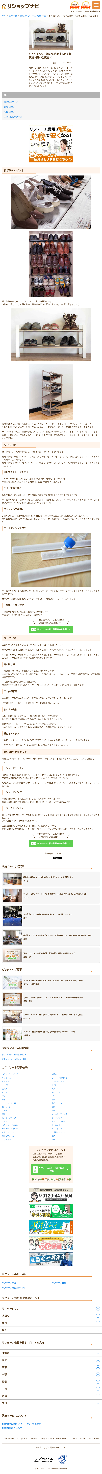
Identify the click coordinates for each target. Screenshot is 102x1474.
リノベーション (58, 1081)
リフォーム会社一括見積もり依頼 (51, 1169)
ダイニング (56, 1092)
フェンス (5, 1121)
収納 (53, 1136)
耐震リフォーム (8, 1136)
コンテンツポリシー (77, 1439)
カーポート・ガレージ (10, 1128)
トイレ (54, 1085)
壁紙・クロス (57, 1103)
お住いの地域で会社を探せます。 (15, 1054)
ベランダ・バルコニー (10, 1125)
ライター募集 (93, 1439)
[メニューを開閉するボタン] (96, 5)
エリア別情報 (7, 1139)
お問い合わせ (8, 1439)
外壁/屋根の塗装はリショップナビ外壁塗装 (21, 1424)
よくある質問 (22, 1439)
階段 (53, 1099)
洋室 (3, 1096)
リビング (5, 1092)
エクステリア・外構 (59, 1114)
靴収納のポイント (12, 101)
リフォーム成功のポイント (14, 1287)
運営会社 (33, 1439)
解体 (53, 1139)
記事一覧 (13, 15)
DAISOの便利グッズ (13, 116)
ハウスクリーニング (10, 1074)
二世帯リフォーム (59, 1132)
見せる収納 (9, 106)
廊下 (3, 1099)
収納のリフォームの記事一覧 (33, 15)
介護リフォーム (8, 1132)
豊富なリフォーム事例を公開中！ (15, 1059)
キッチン (5, 1085)
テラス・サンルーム (59, 1121)
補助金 (54, 1074)
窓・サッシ (6, 1107)
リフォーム (6, 1078)
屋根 (3, 1114)
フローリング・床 (9, 1103)
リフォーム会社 (59, 1282)
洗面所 (4, 1088)
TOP (4, 15)
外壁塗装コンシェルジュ (13, 1428)
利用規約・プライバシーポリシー (53, 1439)
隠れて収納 (9, 111)
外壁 (53, 1110)
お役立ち (5, 1081)
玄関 (53, 1107)
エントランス (57, 1128)
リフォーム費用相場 (59, 1078)
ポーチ (4, 1110)
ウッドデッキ (57, 1117)
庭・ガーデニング (9, 1117)
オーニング (56, 1125)
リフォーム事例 (9, 1282)
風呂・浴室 (56, 1088)
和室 (53, 1096)
